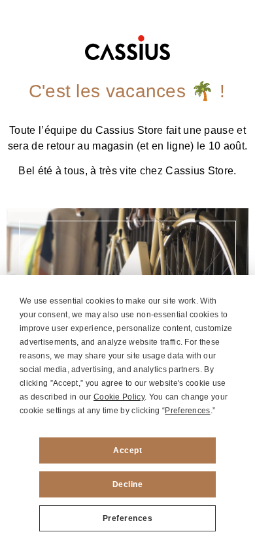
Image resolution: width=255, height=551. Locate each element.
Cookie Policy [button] (119, 396)
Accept (127, 450)
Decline (127, 484)
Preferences (128, 518)
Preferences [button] (187, 410)
